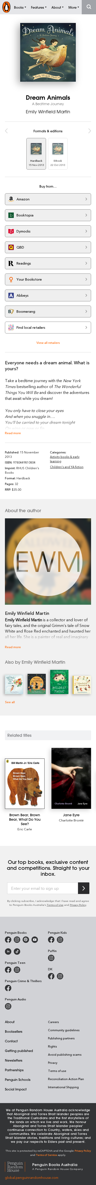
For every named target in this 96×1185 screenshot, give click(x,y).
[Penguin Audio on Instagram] (8, 1006)
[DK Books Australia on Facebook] (51, 976)
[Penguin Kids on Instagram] (60, 939)
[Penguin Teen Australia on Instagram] (17, 970)
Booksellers (13, 1031)
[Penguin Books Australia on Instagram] (17, 939)
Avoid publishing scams (64, 1054)
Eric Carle (24, 829)
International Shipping (63, 1087)
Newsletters (13, 1060)
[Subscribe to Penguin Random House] (83, 888)
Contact (11, 1041)
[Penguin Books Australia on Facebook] (8, 939)
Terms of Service (46, 1155)
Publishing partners (61, 1038)
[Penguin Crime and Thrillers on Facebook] (8, 988)
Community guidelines (64, 1030)
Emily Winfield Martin (48, 111)
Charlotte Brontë (71, 820)
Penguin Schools (18, 1079)
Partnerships (14, 1070)
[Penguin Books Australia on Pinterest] (26, 939)
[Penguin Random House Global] (18, 1166)
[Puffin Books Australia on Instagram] (51, 958)
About (10, 1022)
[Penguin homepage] (6, 7)
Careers (53, 1022)
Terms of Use (55, 905)
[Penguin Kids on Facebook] (51, 939)
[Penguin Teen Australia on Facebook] (8, 970)
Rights (52, 1046)
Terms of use (57, 1070)
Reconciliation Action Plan (66, 1079)
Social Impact (16, 1089)
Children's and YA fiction (66, 467)
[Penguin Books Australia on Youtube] (35, 939)
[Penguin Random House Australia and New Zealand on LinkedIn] (8, 951)
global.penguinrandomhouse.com (31, 1177)
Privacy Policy (78, 905)
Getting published (19, 1051)
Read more (13, 432)
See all (10, 701)
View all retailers (48, 342)
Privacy (52, 1062)
